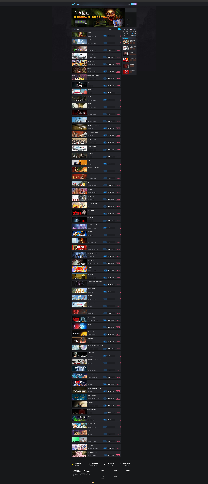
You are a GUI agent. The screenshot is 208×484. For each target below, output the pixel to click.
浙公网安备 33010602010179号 (99, 482)
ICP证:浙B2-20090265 (108, 482)
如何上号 (102, 473)
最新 (78, 29)
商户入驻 (115, 473)
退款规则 (102, 478)
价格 (83, 29)
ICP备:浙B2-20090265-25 (115, 482)
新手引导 (128, 4)
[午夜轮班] (104, 17)
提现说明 (115, 476)
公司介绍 (127, 473)
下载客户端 (134, 4)
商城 (85, 4)
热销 (74, 29)
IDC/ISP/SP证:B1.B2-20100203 (124, 482)
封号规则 (102, 476)
